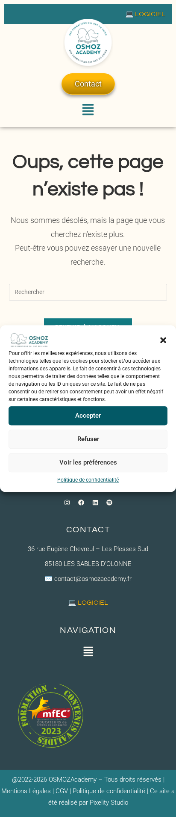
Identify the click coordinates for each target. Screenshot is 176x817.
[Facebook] (81, 502)
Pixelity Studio (109, 802)
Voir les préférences (88, 462)
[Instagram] (67, 502)
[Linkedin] (95, 502)
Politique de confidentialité (88, 480)
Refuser (88, 439)
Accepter (88, 415)
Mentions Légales (26, 791)
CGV (61, 791)
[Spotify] (109, 502)
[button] (163, 340)
